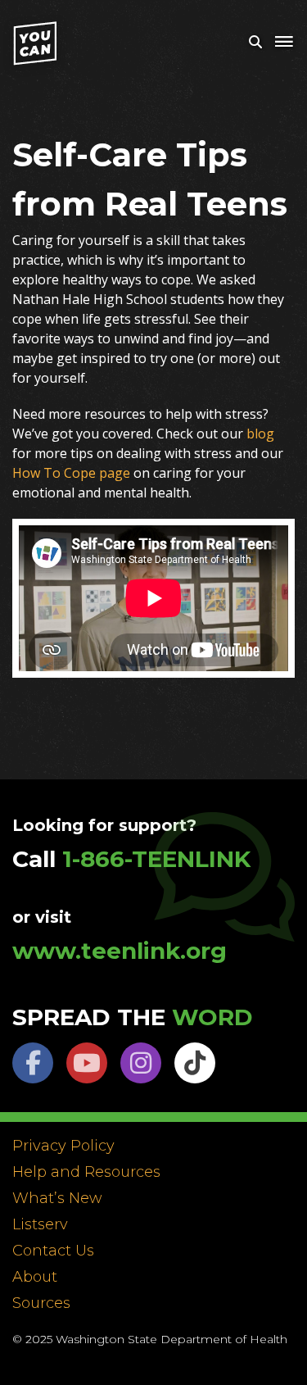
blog (260, 434)
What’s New (57, 1199)
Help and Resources (86, 1173)
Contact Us (53, 1251)
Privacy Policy (63, 1146)
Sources (41, 1304)
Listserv (40, 1225)
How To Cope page (71, 473)
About (34, 1277)
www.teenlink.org (119, 951)
